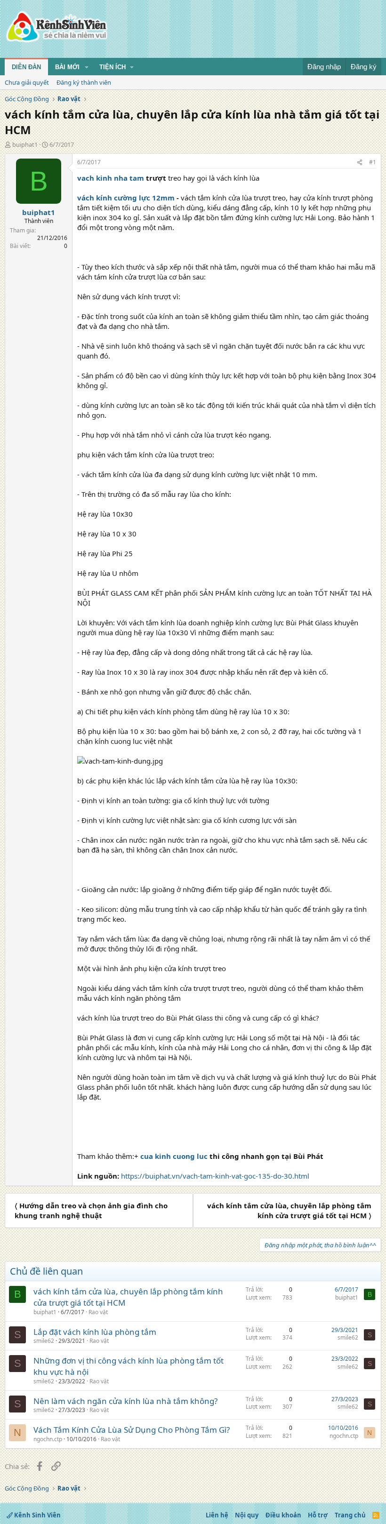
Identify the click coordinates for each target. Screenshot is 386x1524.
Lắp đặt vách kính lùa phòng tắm (94, 1331)
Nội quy (246, 1515)
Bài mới (67, 67)
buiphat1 (25, 144)
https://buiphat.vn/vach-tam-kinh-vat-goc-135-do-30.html (215, 1176)
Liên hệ (217, 1515)
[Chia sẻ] (360, 162)
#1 (372, 162)
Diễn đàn (26, 67)
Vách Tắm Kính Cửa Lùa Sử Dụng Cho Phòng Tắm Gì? (131, 1429)
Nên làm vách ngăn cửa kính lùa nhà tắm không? (125, 1401)
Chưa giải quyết (27, 82)
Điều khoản (283, 1515)
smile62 (43, 1341)
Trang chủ (350, 1515)
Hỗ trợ (318, 1515)
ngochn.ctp (47, 1439)
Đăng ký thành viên (83, 82)
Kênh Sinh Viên (37, 1515)
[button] (86, 67)
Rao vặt (98, 1312)
